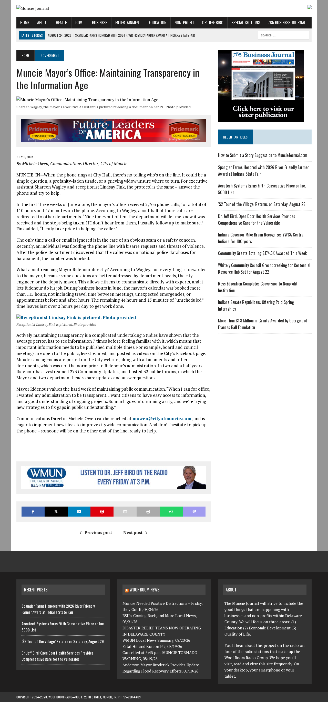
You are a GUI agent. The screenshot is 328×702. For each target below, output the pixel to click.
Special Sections (245, 22)
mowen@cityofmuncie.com (161, 418)
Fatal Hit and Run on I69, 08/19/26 (152, 646)
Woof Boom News (144, 590)
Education (158, 22)
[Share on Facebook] (33, 512)
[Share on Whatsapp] (171, 512)
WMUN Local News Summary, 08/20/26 (156, 640)
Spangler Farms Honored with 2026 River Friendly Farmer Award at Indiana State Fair (58, 609)
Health (61, 22)
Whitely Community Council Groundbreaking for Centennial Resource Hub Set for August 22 (264, 268)
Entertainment (128, 22)
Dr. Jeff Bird (212, 22)
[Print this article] (148, 512)
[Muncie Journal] (63, 8)
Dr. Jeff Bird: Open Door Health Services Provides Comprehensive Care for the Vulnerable (256, 219)
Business (99, 22)
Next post (132, 532)
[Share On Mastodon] (194, 512)
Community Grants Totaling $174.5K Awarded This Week (262, 253)
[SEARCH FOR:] (283, 35)
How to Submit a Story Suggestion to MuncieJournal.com (262, 155)
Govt (79, 22)
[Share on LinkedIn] (79, 512)
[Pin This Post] (102, 512)
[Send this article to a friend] (125, 512)
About (42, 22)
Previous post (98, 532)
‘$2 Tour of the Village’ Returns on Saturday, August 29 (261, 204)
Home (24, 22)
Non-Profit (184, 22)
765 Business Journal (287, 22)
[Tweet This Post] (56, 512)
